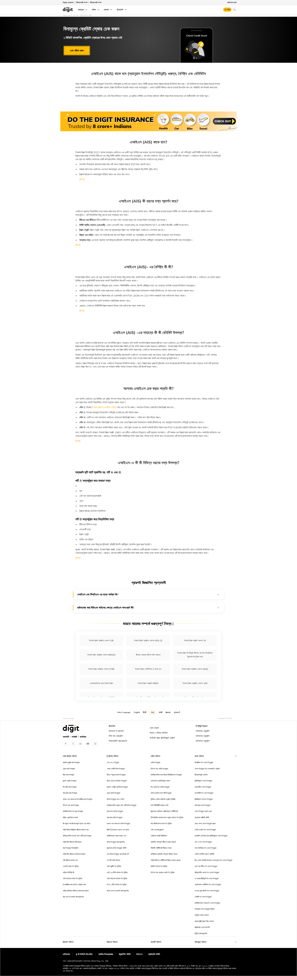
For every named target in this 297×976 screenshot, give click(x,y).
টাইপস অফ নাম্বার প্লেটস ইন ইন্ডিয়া (163, 872)
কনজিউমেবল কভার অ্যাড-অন (116, 835)
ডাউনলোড (66, 954)
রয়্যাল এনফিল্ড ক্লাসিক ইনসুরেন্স (117, 787)
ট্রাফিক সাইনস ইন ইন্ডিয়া (159, 866)
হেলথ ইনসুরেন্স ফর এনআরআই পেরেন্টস (207, 768)
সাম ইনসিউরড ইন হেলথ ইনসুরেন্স (205, 848)
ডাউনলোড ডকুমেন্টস (203, 731)
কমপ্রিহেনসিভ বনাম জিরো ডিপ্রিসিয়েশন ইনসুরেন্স (166, 774)
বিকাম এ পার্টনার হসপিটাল (159, 732)
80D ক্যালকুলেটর (201, 933)
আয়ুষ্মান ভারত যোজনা (202, 915)
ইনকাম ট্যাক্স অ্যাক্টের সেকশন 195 (101, 640)
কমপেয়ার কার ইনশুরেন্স (70, 793)
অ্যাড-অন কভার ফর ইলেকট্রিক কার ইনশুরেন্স (77, 799)
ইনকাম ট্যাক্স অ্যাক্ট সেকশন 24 (195, 640)
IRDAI (139, 954)
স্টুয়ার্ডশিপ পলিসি (125, 954)
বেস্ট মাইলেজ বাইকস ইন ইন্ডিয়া (117, 878)
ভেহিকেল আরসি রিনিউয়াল (159, 835)
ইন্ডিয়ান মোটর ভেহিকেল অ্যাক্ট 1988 (163, 799)
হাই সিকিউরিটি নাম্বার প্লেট (159, 805)
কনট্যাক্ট (74, 737)
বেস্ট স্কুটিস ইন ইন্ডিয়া (114, 866)
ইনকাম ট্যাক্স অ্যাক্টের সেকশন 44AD (195, 669)
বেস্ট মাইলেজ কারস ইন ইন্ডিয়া (72, 878)
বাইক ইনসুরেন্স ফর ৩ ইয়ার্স (115, 799)
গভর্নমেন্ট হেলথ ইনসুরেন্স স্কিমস (205, 909)
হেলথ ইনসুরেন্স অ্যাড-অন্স (203, 811)
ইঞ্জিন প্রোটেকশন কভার (70, 817)
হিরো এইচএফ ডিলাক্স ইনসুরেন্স (117, 780)
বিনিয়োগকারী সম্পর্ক (81, 2)
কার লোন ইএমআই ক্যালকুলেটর (73, 896)
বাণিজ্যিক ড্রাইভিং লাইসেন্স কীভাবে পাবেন (164, 854)
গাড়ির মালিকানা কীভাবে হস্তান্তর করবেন (76, 890)
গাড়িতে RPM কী (68, 872)
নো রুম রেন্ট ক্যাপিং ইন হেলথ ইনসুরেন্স (207, 890)
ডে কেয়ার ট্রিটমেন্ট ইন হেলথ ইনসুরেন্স (207, 878)
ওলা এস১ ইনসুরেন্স (113, 762)
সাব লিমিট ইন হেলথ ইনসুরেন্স (204, 793)
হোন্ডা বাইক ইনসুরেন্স (113, 793)
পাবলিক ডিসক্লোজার (105, 954)
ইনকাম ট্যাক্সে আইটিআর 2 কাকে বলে (148, 669)
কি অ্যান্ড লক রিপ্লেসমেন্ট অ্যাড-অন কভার (76, 823)
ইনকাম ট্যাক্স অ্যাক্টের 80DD (148, 683)
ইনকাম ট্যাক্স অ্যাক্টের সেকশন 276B (101, 669)
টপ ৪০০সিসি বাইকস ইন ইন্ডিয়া (117, 884)
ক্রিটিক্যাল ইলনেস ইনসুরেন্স (204, 799)
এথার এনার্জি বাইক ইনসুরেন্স (116, 768)
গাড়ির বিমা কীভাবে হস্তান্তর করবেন (74, 854)
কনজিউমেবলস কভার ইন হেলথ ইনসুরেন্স (207, 903)
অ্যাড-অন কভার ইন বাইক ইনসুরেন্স (118, 823)
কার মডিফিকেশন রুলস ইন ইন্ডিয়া (161, 823)
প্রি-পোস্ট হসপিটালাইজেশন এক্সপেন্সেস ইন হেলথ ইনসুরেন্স (213, 860)
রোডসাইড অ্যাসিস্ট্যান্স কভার (160, 780)
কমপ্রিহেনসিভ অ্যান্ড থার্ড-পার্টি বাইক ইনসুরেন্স (121, 805)
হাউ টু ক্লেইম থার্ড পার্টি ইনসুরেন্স (161, 793)
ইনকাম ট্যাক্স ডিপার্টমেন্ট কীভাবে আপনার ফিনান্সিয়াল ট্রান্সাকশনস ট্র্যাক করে (195, 654)
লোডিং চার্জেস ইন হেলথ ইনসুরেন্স (205, 829)
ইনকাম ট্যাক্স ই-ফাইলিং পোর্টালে (104, 407)
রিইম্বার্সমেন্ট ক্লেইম (201, 774)
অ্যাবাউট (66, 737)
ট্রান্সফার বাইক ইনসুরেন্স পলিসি (116, 848)
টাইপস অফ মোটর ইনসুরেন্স (159, 768)
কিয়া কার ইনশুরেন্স (68, 774)
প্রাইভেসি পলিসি (154, 954)
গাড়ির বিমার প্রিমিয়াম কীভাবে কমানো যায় (76, 829)
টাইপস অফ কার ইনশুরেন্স (71, 805)
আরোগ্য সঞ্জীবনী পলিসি (202, 817)
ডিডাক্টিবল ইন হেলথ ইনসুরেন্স (204, 762)
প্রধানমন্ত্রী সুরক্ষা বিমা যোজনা (204, 921)
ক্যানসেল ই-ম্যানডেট (116, 731)
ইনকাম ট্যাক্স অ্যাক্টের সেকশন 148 (195, 683)
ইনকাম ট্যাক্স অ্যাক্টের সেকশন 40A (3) (148, 640)
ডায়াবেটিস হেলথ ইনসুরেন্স (203, 787)
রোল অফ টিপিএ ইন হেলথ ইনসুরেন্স (206, 866)
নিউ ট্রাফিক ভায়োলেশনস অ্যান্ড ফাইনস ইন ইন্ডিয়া (167, 817)
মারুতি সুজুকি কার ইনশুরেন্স (71, 762)
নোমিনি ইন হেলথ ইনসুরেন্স (203, 896)
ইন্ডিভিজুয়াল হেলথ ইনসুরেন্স (203, 780)
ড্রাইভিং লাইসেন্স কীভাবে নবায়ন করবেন (163, 842)
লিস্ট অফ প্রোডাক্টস (116, 736)
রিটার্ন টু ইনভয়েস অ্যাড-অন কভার (118, 829)
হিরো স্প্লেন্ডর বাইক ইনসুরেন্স (116, 774)
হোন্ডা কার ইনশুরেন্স (69, 768)
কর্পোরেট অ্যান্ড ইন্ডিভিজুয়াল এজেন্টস (162, 737)
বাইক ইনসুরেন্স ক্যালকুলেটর (116, 842)
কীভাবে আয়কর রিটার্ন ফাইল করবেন (148, 654)
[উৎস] (81, 179)
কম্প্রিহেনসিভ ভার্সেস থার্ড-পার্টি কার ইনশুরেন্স (77, 835)
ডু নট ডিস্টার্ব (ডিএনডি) (84, 954)
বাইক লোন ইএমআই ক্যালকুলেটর (118, 890)
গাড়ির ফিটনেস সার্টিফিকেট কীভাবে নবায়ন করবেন (166, 860)
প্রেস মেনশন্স (154, 727)
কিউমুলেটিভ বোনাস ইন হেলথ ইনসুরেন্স (207, 872)
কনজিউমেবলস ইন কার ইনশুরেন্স (73, 811)
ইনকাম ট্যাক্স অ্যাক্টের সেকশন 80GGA (101, 654)
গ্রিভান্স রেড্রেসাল (68, 2)
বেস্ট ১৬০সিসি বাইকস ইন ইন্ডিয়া (117, 872)
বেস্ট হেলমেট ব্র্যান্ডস (157, 829)
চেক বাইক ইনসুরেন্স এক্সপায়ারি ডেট (118, 854)
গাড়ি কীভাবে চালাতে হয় (70, 860)
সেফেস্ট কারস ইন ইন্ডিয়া (71, 866)
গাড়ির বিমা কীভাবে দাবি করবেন (72, 842)
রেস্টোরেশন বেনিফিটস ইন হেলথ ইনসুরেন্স (208, 884)
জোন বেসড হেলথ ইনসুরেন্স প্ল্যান (205, 823)
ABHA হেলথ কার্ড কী (202, 927)
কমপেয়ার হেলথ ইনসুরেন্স (202, 805)
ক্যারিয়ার (83, 737)
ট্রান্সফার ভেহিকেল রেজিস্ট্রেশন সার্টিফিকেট (164, 811)
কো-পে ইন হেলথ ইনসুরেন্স (203, 842)
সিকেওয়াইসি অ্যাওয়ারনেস (118, 740)
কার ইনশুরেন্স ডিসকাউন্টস (70, 848)
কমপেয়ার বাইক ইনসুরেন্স (114, 817)
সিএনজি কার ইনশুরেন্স (70, 787)
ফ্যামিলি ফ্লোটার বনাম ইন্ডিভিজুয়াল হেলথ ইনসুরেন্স (211, 835)
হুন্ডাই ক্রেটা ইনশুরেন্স (69, 780)
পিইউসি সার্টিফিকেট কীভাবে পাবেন (161, 848)
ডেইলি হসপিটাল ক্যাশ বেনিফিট (204, 854)
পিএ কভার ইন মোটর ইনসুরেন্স (160, 787)
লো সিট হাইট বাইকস (113, 860)
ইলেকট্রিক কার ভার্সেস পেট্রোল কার (74, 884)
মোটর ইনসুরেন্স (155, 762)
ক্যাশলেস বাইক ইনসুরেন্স (115, 811)
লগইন (228, 9)
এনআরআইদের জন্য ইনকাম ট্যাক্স (101, 683)
